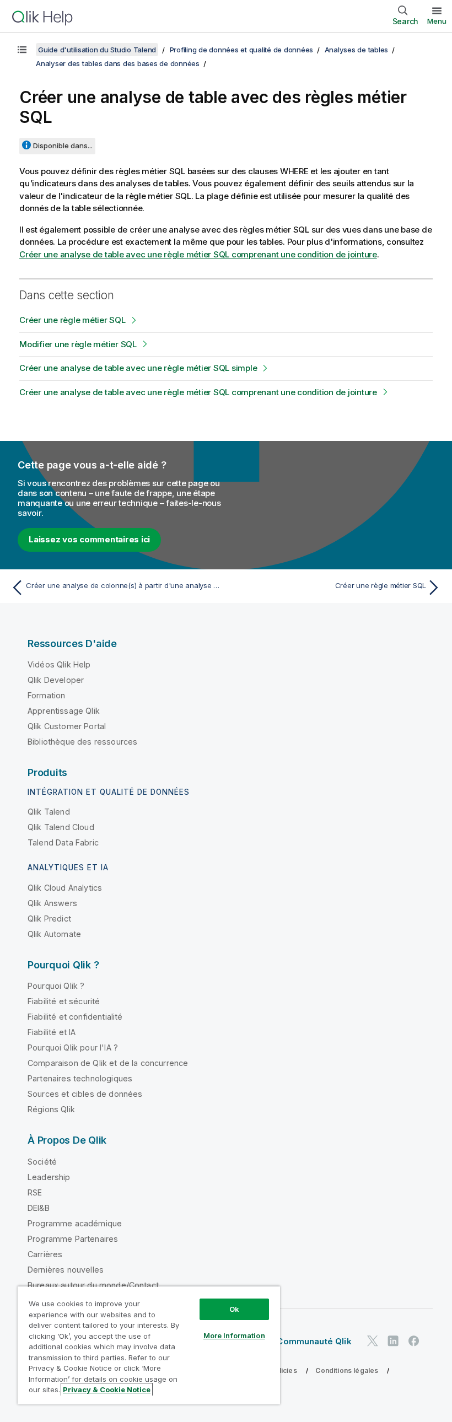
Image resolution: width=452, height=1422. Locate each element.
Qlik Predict (49, 918)
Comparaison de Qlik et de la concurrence (108, 1063)
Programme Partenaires (73, 1238)
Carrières (45, 1254)
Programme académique (75, 1223)
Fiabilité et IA (52, 1032)
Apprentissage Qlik (64, 710)
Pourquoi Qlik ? (56, 985)
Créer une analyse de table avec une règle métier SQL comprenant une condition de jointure (198, 254)
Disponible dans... (63, 145)
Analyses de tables (357, 49)
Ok (234, 1309)
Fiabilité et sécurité (64, 1001)
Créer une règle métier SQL (72, 320)
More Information (234, 1335)
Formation (46, 695)
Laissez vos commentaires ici (89, 539)
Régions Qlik (51, 1109)
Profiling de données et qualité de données (242, 49)
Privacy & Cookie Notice (106, 1389)
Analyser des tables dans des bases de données (118, 63)
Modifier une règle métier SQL (78, 344)
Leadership (49, 1177)
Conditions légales (346, 1370)
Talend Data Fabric (63, 842)
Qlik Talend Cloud (61, 827)
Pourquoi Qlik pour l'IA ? (73, 1047)
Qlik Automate (54, 934)
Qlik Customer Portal (67, 726)
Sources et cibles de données (85, 1093)
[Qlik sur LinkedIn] (393, 1340)
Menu (436, 21)
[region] (149, 1345)
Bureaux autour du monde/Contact (93, 1285)
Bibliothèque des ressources (82, 741)
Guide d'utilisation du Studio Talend (97, 49)
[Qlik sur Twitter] (372, 1340)
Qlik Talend (49, 811)
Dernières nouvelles (66, 1269)
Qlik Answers (52, 903)
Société (42, 1161)
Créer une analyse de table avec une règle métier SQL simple (138, 368)
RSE (35, 1192)
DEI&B (39, 1208)
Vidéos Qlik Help (59, 664)
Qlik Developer (56, 680)
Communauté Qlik (314, 1341)
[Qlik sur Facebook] (414, 1340)
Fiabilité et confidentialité (75, 1016)
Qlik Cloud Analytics (65, 887)
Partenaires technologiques (80, 1078)
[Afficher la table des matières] (22, 49)
